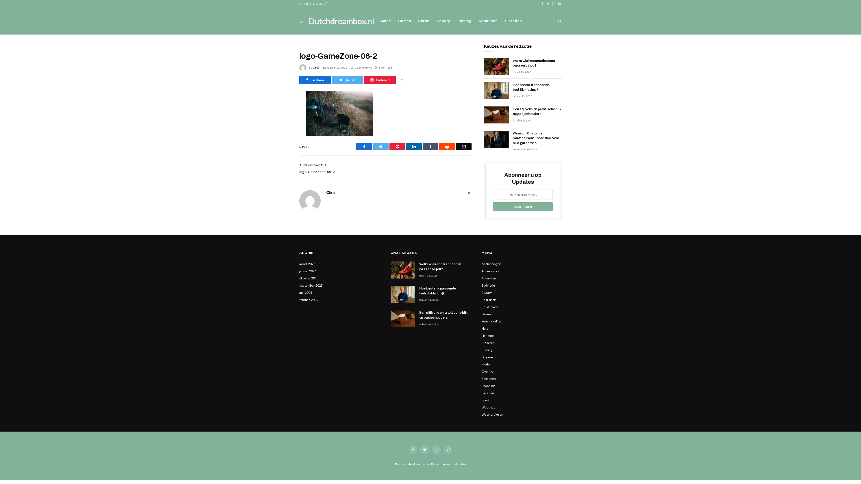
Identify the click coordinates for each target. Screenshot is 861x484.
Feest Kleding (491, 321)
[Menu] (302, 21)
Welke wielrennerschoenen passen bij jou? (534, 63)
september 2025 (311, 285)
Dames (404, 21)
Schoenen (488, 21)
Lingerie (487, 357)
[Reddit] (283, 140)
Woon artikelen (492, 414)
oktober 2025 (308, 278)
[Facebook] (283, 106)
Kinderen (488, 343)
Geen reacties (363, 67)
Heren (423, 21)
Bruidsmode (490, 307)
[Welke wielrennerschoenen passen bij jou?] (496, 66)
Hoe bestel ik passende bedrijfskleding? (531, 87)
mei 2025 (305, 292)
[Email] (283, 151)
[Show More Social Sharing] (401, 80)
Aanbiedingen (491, 264)
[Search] (559, 21)
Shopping (488, 386)
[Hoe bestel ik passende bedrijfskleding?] (496, 90)
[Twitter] (283, 117)
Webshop (488, 407)
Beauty (443, 21)
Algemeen (489, 278)
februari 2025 (308, 300)
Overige (487, 371)
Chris (316, 67)
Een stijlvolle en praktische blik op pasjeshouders (537, 111)
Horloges (488, 335)
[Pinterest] (283, 129)
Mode (386, 21)
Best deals (489, 300)
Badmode (488, 285)
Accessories (490, 271)
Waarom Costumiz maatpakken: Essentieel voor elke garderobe (536, 138)
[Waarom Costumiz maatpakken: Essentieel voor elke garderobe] (496, 139)
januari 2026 (307, 271)
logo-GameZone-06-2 (317, 172)
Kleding (464, 21)
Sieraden (513, 21)
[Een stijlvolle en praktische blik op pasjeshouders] (496, 114)
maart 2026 (307, 264)
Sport (485, 400)
